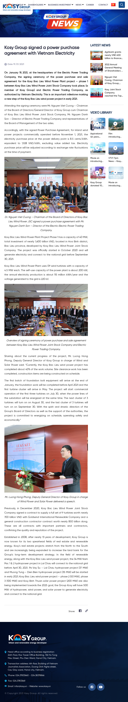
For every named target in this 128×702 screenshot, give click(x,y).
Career (90, 5)
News (78, 5)
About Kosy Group (13, 5)
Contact (103, 5)
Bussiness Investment (59, 5)
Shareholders (35, 5)
